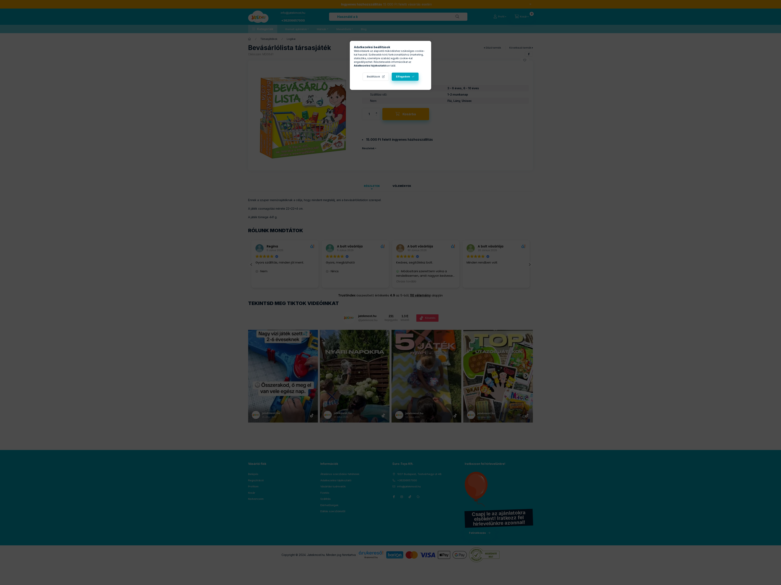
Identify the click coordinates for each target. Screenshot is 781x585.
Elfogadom (403, 76)
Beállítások (373, 76)
